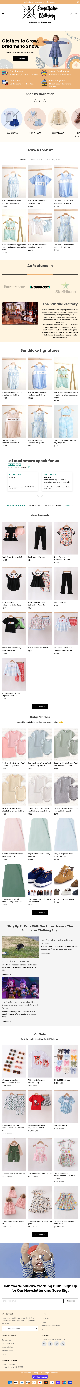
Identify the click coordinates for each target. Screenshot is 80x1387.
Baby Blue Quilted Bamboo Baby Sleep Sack (65, 855)
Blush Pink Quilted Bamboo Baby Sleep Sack (12, 855)
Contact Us (6, 1340)
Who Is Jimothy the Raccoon (16, 961)
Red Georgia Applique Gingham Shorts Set (36, 1126)
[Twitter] (62, 1343)
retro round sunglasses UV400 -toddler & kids (11, 1081)
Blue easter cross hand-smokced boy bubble (64, 202)
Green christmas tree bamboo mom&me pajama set (13, 1128)
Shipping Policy (8, 1343)
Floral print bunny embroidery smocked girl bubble (64, 1176)
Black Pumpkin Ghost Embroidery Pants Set (37, 603)
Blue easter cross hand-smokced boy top (37, 202)
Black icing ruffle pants (37, 557)
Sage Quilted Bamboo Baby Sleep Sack (39, 855)
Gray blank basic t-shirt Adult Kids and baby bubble (66, 809)
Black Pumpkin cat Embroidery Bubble (62, 558)
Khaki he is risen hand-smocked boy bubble (11, 441)
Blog (43, 1329)
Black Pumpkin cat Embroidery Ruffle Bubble (12, 603)
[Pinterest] (44, 1343)
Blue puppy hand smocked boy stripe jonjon (65, 441)
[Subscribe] (36, 1328)
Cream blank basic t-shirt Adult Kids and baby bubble (39, 809)
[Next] (43, 101)
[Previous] (36, 101)
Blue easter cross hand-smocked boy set (37, 245)
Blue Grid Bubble (60, 1125)
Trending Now (53, 159)
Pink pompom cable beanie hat (13, 1222)
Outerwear (12, 133)
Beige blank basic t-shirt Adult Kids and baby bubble (13, 809)
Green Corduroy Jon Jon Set (13, 1173)
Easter (23, 159)
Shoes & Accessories (36, 134)
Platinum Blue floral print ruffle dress (64, 1222)
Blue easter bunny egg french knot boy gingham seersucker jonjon (14, 247)
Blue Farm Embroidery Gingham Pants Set (11, 694)
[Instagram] (56, 1343)
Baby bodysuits (59, 133)
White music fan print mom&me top (36, 1081)
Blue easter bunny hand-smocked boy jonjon (64, 245)
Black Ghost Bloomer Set (12, 557)
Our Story (45, 1318)
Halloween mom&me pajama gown (40, 1222)
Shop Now (21, 58)
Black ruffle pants (61, 602)
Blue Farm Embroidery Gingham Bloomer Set (63, 649)
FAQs (4, 1354)
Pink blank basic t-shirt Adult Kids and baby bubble (13, 764)
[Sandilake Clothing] (40, 14)
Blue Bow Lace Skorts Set (38, 648)
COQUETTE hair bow (62, 1080)
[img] (41, 464)
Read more (6, 974)
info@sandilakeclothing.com (53, 1339)
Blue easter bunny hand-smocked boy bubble (12, 202)
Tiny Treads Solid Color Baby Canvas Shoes (39, 900)
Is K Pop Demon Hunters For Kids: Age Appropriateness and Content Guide (20, 1005)
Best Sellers (36, 159)
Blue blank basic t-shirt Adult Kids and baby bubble (39, 764)
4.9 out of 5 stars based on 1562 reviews (45, 505)
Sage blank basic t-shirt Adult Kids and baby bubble (66, 764)
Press (44, 1322)
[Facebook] (50, 1343)
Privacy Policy (7, 1350)
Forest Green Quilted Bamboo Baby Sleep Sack (12, 900)
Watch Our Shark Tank (51, 1325)
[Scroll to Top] (76, 1375)
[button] (76, 14)
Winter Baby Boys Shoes (64, 899)
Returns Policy (7, 1347)
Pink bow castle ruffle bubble (40, 1173)
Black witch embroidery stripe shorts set (11, 649)
